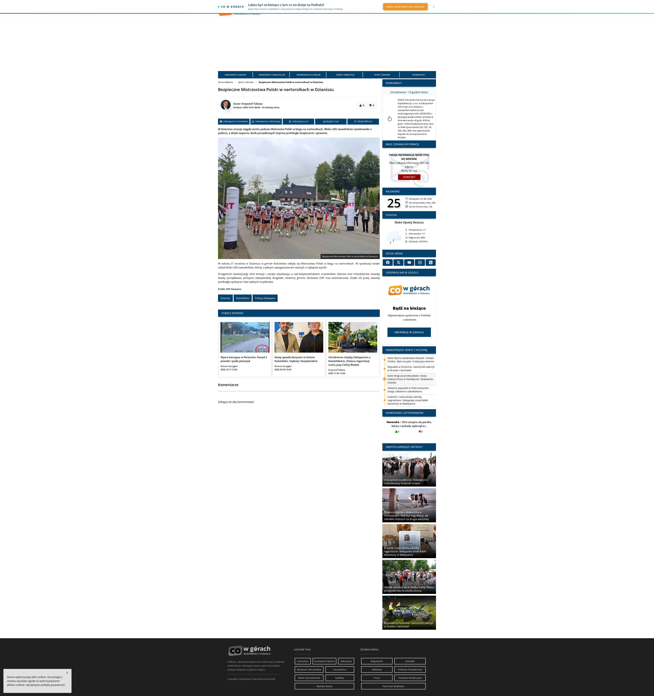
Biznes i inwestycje (345, 74)
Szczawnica (339, 669)
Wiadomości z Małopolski (272, 74)
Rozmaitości (418, 74)
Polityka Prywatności (410, 669)
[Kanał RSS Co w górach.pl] (431, 262)
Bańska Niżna (324, 686)
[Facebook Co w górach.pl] (388, 262)
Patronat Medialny (393, 686)
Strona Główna (225, 82)
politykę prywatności (53, 684)
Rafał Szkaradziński (309, 677)
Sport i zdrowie (382, 74)
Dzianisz (225, 298)
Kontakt (409, 177)
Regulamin (377, 661)
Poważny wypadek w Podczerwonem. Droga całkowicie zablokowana (408, 372)
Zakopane (346, 661)
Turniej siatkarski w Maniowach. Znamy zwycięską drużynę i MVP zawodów (409, 393)
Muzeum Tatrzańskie (309, 669)
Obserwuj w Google (409, 332)
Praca (377, 677)
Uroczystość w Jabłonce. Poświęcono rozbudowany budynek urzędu (408, 402)
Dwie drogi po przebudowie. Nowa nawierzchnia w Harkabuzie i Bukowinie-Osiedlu (410, 361)
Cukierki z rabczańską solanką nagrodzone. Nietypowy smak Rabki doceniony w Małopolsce (407, 382)
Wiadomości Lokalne (235, 74)
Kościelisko (242, 298)
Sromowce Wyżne (324, 661)
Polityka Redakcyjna (410, 677)
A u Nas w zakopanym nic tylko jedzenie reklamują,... (409, 426)
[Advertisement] (327, 45)
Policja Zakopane (265, 298)
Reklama (377, 669)
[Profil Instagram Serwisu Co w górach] (420, 262)
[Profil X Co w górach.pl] (398, 262)
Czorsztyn (303, 661)
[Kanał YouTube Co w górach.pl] (409, 262)
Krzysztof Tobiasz (252, 103)
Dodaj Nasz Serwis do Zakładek (405, 6)
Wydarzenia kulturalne (308, 74)
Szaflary (339, 677)
